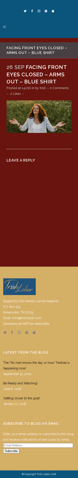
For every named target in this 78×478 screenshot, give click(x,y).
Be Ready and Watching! (20, 383)
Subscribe (11, 451)
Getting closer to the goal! (21, 398)
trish (43, 88)
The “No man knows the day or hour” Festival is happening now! (36, 365)
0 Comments (59, 88)
